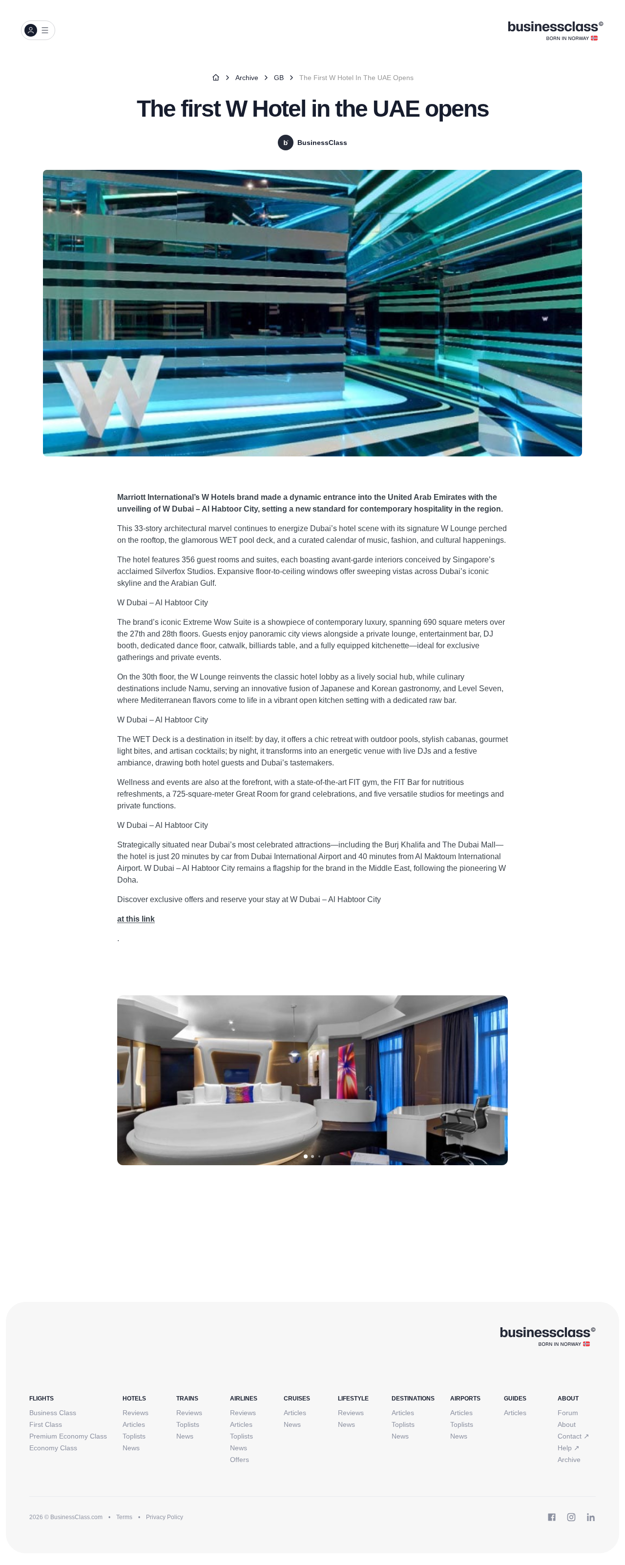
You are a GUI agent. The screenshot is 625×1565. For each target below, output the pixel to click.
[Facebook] (552, 1517)
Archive (246, 78)
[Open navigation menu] (38, 30)
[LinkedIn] (591, 1517)
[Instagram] (571, 1517)
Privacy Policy (164, 1517)
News (131, 1447)
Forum (568, 1412)
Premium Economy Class (68, 1436)
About (567, 1424)
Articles (134, 1424)
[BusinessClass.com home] (548, 1336)
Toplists (134, 1436)
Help (569, 1447)
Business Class (52, 1412)
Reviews (135, 1412)
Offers (239, 1459)
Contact (573, 1436)
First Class (45, 1424)
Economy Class (53, 1447)
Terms (124, 1517)
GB (279, 78)
